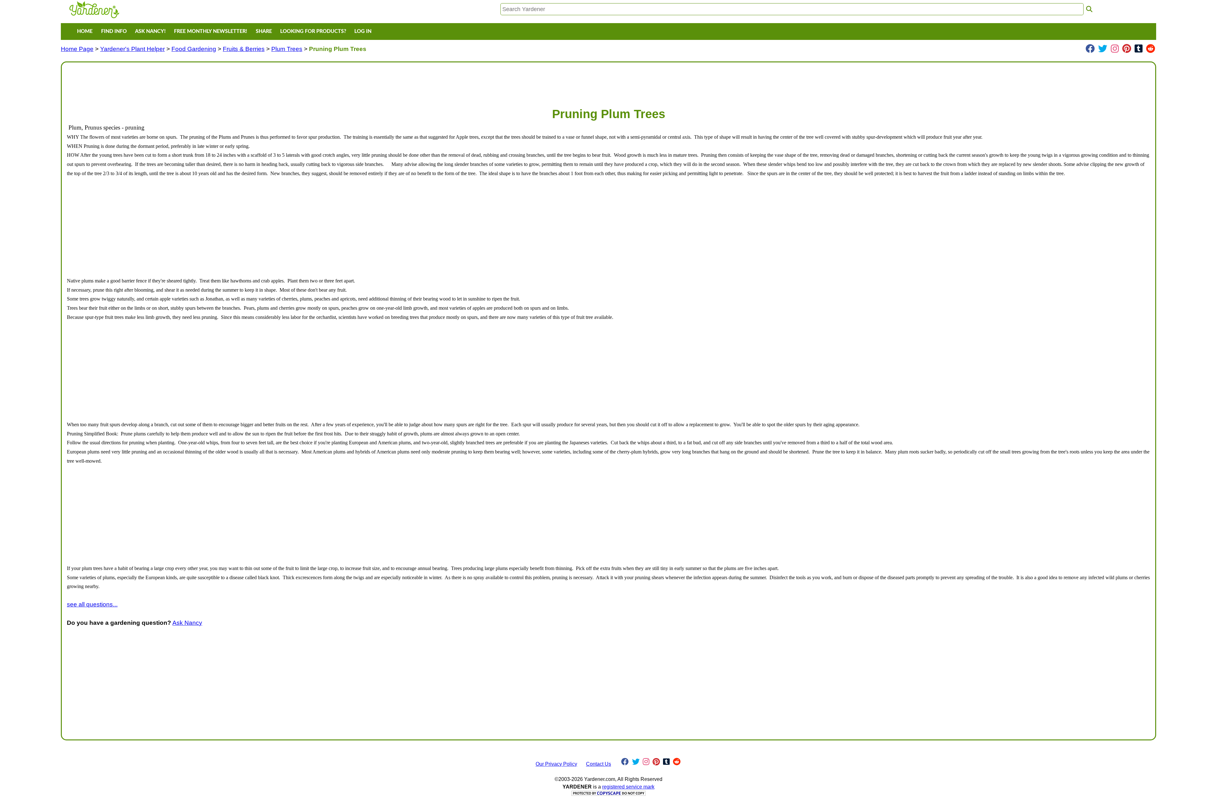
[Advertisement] (257, 81)
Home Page (77, 49)
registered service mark (628, 786)
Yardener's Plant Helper (132, 49)
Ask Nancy (187, 622)
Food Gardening (193, 49)
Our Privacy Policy (556, 764)
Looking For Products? (313, 31)
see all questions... (92, 604)
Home (85, 31)
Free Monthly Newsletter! (210, 31)
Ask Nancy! (150, 31)
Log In (362, 31)
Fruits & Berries (244, 49)
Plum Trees (286, 49)
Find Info (114, 31)
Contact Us (598, 764)
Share (264, 31)
